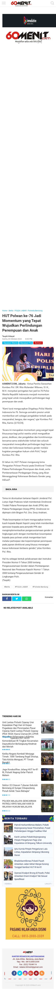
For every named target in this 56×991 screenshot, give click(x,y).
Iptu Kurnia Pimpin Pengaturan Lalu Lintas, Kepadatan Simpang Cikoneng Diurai (31, 852)
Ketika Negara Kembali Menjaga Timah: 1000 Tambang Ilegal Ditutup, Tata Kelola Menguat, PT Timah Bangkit (20, 758)
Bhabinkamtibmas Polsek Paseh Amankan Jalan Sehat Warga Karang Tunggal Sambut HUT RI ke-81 (31, 864)
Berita (11, 311)
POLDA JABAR (20, 311)
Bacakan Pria (26, 343)
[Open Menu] (3, 3)
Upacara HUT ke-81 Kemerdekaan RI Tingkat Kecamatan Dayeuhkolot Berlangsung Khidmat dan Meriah (20, 742)
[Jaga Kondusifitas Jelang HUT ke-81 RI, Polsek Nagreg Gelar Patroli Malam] (47, 774)
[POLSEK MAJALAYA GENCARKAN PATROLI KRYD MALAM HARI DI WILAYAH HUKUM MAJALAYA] (47, 806)
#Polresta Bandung (40, 587)
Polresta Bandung (35, 311)
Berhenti (38, 343)
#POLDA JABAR (21, 587)
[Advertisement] (28, 181)
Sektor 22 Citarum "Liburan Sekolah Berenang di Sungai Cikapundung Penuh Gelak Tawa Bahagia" (20, 788)
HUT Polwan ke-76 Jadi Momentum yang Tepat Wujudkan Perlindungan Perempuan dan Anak (22, 323)
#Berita (7, 587)
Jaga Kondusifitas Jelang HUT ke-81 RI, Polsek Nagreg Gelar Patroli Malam (20, 772)
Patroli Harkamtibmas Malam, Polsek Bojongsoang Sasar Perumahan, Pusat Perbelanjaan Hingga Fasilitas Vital (32, 828)
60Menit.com (35, 985)
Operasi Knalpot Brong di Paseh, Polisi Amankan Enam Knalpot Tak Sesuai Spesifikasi (32, 876)
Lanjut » (48, 884)
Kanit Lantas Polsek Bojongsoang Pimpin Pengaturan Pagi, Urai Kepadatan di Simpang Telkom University (33, 840)
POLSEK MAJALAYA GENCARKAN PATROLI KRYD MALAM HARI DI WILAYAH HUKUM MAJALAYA (19, 804)
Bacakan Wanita (10, 343)
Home (4, 311)
